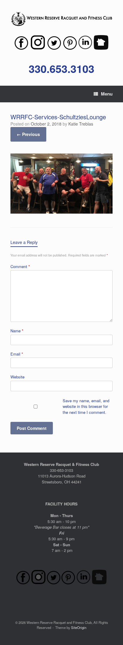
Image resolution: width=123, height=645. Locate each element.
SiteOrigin (78, 627)
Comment (20, 266)
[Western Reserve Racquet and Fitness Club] (61, 19)
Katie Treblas (80, 124)
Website (17, 377)
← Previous (28, 134)
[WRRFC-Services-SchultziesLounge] (61, 212)
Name (16, 331)
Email (16, 354)
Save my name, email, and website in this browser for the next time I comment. (86, 406)
